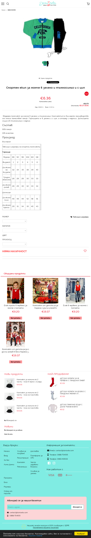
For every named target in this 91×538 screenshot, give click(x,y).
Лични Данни (9, 464)
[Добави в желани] (85, 250)
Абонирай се (11, 420)
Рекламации (22, 467)
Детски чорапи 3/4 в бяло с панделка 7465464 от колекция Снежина (73, 392)
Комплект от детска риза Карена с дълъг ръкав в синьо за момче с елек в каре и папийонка (45, 307)
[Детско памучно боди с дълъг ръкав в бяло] (53, 408)
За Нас (6, 460)
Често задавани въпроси (34, 464)
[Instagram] (54, 463)
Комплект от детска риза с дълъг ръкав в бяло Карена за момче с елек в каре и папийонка (16, 351)
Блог (6, 482)
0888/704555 (62, 455)
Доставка (35, 451)
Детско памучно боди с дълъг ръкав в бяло (71, 405)
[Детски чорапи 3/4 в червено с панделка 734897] (53, 382)
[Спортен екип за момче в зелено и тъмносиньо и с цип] (45, 64)
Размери (7, 487)
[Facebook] (49, 463)
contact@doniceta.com (65, 450)
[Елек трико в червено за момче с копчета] (15, 303)
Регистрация (22, 458)
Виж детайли (15, 318)
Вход (6, 455)
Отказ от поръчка (8, 492)
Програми (8, 478)
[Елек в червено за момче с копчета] (75, 303)
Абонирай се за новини (14, 430)
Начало (3, 10)
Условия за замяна (35, 472)
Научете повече (35, 535)
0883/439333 (62, 459)
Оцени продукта (46, 78)
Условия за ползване (21, 452)
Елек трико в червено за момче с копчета (15, 306)
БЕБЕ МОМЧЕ (12, 10)
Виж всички (8, 434)
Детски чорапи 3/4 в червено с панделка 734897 (72, 379)
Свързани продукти (14, 273)
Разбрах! (81, 533)
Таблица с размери (81, 217)
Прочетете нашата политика (46, 527)
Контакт (21, 462)
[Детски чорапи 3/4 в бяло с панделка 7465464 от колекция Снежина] (53, 395)
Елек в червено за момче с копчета (75, 306)
